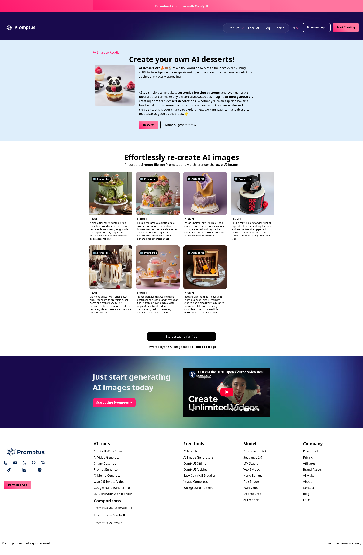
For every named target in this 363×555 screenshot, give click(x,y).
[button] (235, 28)
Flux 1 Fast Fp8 (205, 347)
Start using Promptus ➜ (114, 402)
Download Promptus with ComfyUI (181, 6)
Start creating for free (181, 336)
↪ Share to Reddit (106, 52)
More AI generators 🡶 (180, 125)
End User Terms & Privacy (344, 543)
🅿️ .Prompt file (101, 179)
